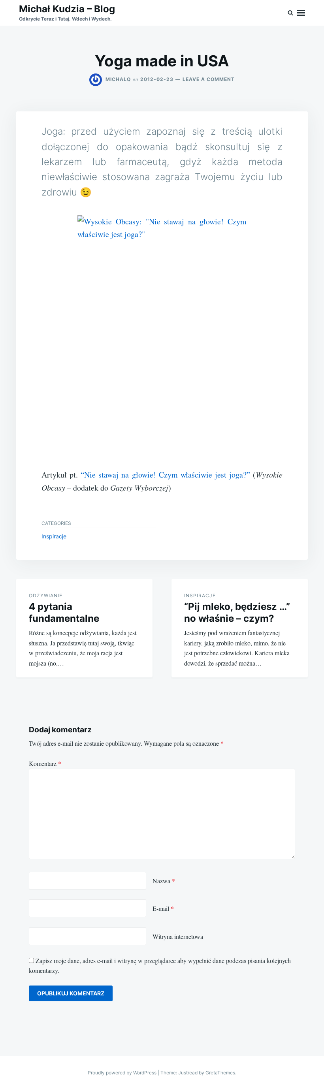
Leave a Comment (209, 79)
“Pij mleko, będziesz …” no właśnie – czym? (237, 612)
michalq (118, 79)
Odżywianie (45, 595)
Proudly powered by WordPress (123, 1073)
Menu (301, 13)
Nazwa (164, 880)
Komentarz (45, 763)
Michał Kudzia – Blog (67, 9)
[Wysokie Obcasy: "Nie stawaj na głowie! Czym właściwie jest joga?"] (162, 341)
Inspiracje (53, 536)
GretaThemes (220, 1073)
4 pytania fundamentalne (64, 612)
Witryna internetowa (178, 936)
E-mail (163, 908)
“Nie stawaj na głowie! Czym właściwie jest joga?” (165, 474)
